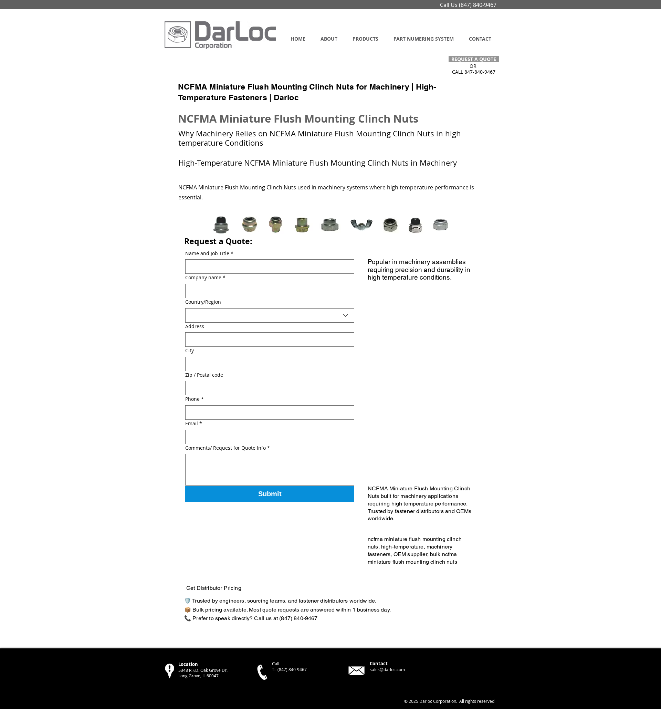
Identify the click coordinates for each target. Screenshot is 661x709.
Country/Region (203, 302)
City (189, 350)
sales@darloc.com (387, 669)
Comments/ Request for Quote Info (227, 448)
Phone (194, 399)
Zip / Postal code (204, 375)
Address (194, 326)
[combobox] (270, 315)
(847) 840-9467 (477, 5)
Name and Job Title (209, 253)
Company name (205, 277)
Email (193, 423)
